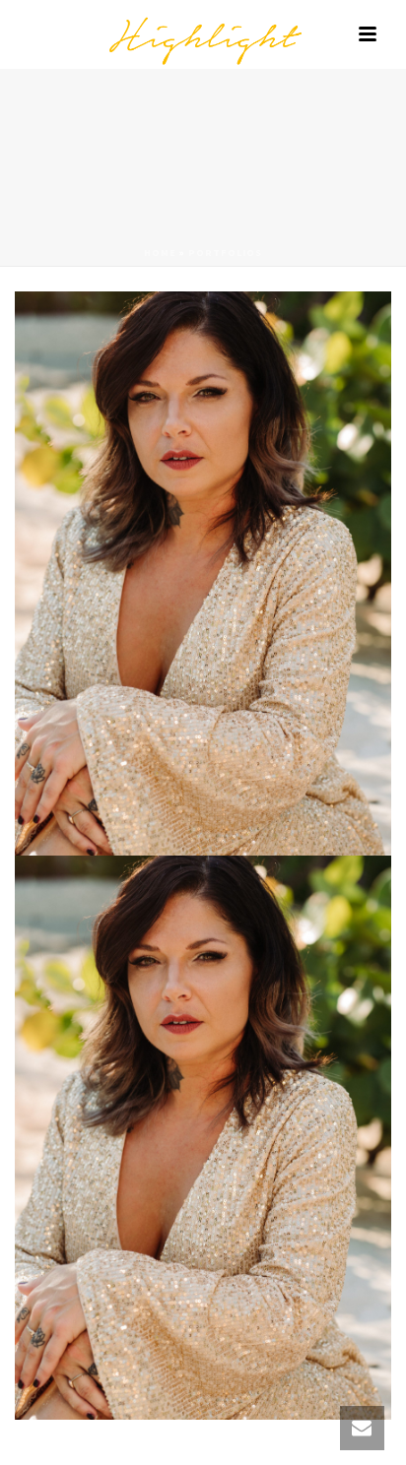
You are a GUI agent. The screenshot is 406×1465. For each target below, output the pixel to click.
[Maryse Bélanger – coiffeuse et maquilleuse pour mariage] (203, 34)
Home (160, 252)
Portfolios (225, 252)
